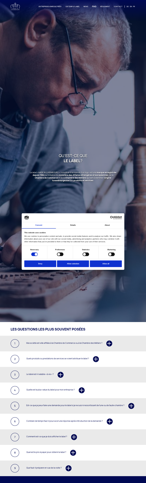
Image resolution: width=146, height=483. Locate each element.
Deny (40, 264)
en (131, 6)
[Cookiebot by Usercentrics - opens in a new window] (112, 217)
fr (134, 6)
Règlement (105, 6)
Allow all (105, 264)
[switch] (60, 254)
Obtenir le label (72, 6)
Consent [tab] (38, 225)
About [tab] (107, 225)
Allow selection (73, 264)
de (128, 6)
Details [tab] (73, 225)
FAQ (94, 6)
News (85, 6)
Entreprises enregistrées (50, 6)
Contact (118, 6)
